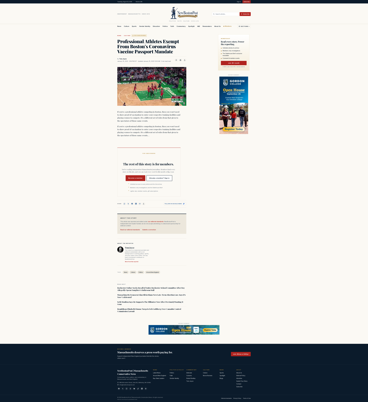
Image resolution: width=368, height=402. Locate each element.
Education (156, 26)
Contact (238, 384)
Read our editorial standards (130, 229)
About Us (217, 26)
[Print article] (180, 60)
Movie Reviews (207, 375)
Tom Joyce (123, 59)
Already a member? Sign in (159, 178)
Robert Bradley (191, 378)
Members (228, 26)
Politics (165, 26)
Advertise (239, 378)
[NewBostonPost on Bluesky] (134, 388)
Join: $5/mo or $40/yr (241, 354)
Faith (172, 26)
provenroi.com (133, 399)
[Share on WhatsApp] (124, 203)
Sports (134, 26)
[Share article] (184, 60)
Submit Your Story (241, 381)
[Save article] (176, 60)
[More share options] (143, 203)
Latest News (157, 373)
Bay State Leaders (158, 378)
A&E (198, 26)
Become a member (135, 178)
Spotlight (191, 26)
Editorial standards (226, 398)
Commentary (181, 26)
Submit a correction (149, 229)
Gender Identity (144, 26)
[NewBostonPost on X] (122, 388)
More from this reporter (131, 261)
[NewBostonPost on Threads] (130, 388)
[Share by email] (139, 203)
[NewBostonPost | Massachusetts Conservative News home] (184, 13)
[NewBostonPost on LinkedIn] (141, 388)
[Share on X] (128, 203)
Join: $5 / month (233, 63)
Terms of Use (247, 398)
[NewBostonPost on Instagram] (126, 388)
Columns (189, 375)
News (119, 26)
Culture (126, 26)
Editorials (189, 373)
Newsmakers (207, 26)
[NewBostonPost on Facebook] (118, 388)
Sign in (239, 1)
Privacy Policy (237, 398)
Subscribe (247, 1)
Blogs (221, 378)
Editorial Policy (240, 375)
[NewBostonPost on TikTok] (138, 388)
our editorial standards (156, 221)
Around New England (152, 272)
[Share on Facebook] (132, 203)
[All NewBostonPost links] (145, 388)
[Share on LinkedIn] (136, 203)
